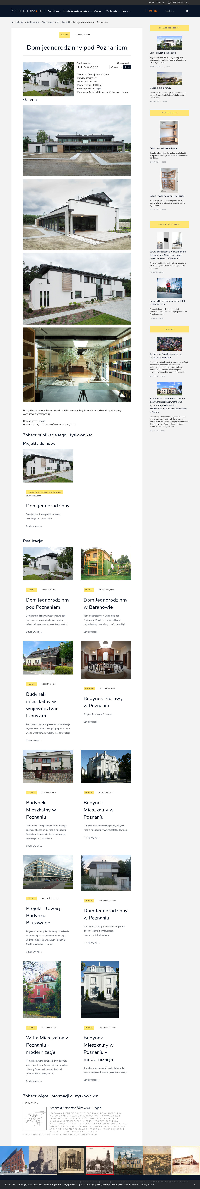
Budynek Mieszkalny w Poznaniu (41, 809)
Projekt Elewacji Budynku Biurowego (43, 915)
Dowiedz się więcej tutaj (143, 1184)
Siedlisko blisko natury (160, 88)
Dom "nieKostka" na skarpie (163, 53)
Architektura (54, 11)
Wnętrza (98, 11)
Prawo (125, 11)
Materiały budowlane (169, 224)
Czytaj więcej (34, 526)
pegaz (98, 88)
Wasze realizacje (50, 22)
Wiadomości (112, 11)
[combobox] (116, 67)
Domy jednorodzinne (169, 28)
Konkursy (169, 329)
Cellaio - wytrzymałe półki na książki (167, 196)
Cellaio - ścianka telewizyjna (163, 148)
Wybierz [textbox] (114, 67)
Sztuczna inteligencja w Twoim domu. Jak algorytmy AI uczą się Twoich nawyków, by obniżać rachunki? (168, 255)
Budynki (66, 22)
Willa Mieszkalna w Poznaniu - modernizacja (48, 1045)
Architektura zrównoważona (77, 11)
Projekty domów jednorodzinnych (44, 492)
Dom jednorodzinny (48, 505)
